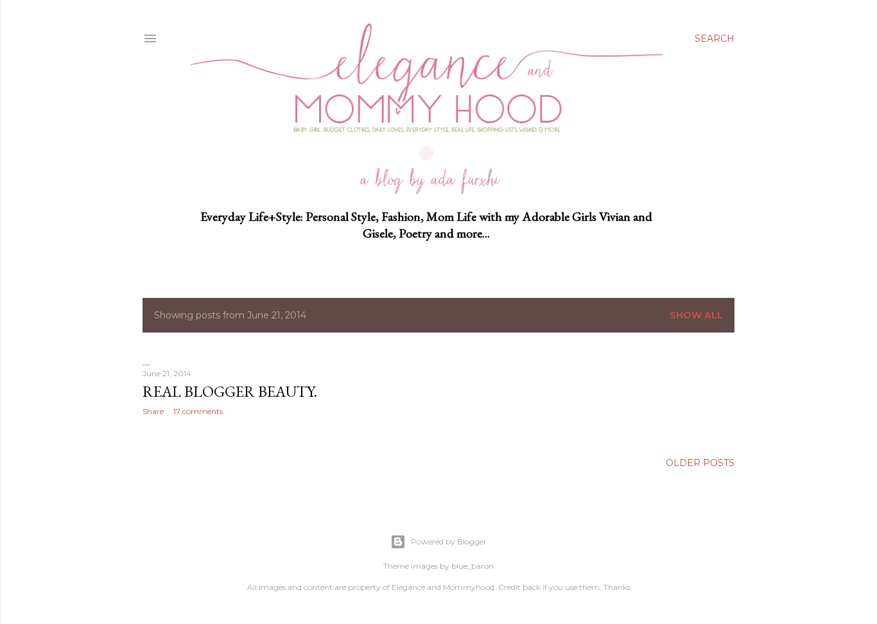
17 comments (198, 411)
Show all (696, 315)
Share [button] (153, 411)
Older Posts (700, 463)
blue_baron (472, 566)
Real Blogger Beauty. (230, 391)
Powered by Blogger (449, 541)
